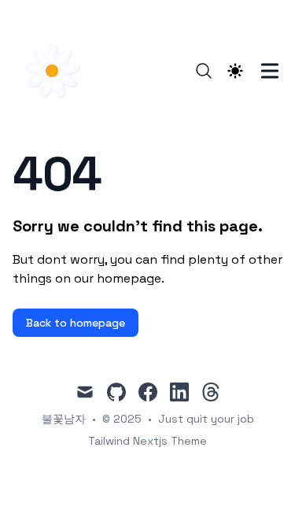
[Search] (203, 70)
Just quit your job (206, 419)
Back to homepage (75, 323)
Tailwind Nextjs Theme (147, 441)
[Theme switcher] (235, 70)
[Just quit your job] (57, 70)
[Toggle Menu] (269, 70)
